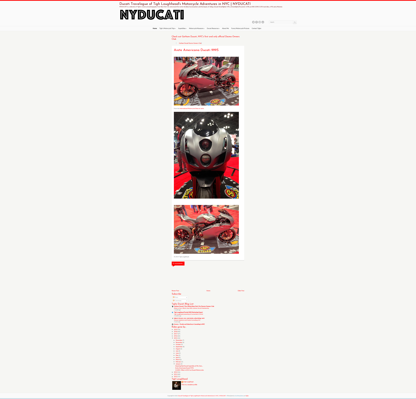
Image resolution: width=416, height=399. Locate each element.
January (178, 364)
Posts (176, 297)
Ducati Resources (213, 28)
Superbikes (182, 28)
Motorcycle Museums (196, 28)
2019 (176, 329)
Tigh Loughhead (188, 382)
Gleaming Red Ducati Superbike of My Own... (189, 366)
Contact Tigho (256, 28)
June (177, 353)
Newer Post (175, 291)
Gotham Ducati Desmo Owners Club (190, 43)
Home (155, 28)
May (177, 355)
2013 (176, 374)
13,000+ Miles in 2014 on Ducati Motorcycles (189, 370)
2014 (176, 372)
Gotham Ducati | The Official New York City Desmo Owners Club (194, 306)
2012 (176, 376)
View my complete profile (189, 384)
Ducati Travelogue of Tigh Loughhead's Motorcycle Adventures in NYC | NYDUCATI (185, 4)
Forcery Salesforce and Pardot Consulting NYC (187, 320)
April (177, 357)
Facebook (256, 22)
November (179, 342)
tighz (247, 395)
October (178, 344)
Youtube (263, 22)
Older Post (241, 291)
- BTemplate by (234, 395)
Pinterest (259, 22)
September (179, 346)
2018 (176, 331)
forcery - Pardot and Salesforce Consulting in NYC (189, 324)
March (178, 359)
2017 (176, 334)
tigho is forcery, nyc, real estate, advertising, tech (189, 318)
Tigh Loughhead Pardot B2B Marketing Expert (188, 312)
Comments (177, 301)
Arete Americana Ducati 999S (184, 368)
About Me (225, 28)
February (178, 362)
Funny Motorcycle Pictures (240, 28)
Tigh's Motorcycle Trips (167, 28)
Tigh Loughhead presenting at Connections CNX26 (188, 314)
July (177, 351)
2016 (176, 336)
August (178, 349)
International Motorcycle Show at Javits (191, 108)
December (179, 340)
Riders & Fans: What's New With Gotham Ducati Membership (191, 308)
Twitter (253, 22)
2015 (176, 338)
